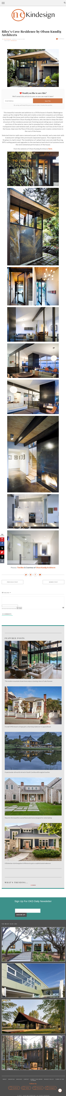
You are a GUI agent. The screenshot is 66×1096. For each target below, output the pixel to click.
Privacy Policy (49, 1079)
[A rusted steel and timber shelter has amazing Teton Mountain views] (33, 1016)
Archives (19, 1079)
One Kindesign (7, 39)
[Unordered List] (10, 608)
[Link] (15, 608)
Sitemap (33, 1080)
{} (17, 608)
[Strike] (7, 608)
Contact (26, 1079)
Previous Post (12, 582)
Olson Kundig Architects (45, 567)
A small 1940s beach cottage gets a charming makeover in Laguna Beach (28, 727)
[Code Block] (14, 608)
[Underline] (6, 608)
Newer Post (53, 582)
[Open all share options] (2, 561)
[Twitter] (26, 575)
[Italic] (4, 608)
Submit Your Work (36, 1079)
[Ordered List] (9, 608)
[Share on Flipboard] (2, 552)
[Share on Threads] (2, 557)
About (5, 1079)
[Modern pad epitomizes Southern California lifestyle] (33, 980)
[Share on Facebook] (35, 575)
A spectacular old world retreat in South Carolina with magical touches (27, 772)
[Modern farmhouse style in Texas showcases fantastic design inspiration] (33, 944)
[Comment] (40, 575)
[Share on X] (2, 548)
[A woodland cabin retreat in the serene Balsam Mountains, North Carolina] (33, 1053)
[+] (20, 608)
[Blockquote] (12, 608)
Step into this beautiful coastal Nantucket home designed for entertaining (28, 818)
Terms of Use (59, 1079)
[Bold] (2, 608)
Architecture (14, 40)
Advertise (11, 1079)
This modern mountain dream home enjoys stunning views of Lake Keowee (28, 681)
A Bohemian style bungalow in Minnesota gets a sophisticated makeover (28, 863)
